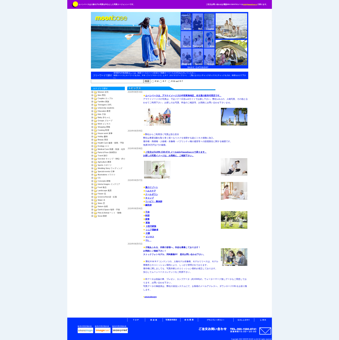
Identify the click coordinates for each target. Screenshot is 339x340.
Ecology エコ (103, 146)
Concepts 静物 (104, 181)
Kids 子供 (102, 114)
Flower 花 (102, 194)
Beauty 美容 (103, 140)
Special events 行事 (106, 171)
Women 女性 (103, 92)
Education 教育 (104, 111)
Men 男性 (102, 95)
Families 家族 (103, 101)
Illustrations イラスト (107, 175)
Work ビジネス (104, 124)
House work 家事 (105, 133)
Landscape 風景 (105, 190)
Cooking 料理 (103, 130)
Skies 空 (101, 203)
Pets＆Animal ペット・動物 (109, 213)
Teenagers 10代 (104, 105)
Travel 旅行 (103, 155)
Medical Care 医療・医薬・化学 (111, 149)
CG (99, 178)
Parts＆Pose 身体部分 (107, 152)
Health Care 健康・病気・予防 (111, 143)
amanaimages (150, 297)
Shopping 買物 (104, 127)
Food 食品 (102, 187)
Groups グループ (105, 121)
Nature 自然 (103, 206)
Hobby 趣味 (103, 136)
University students (106, 108)
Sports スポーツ (105, 165)
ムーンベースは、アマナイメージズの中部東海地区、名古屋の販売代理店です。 (183, 95)
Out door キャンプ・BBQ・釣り (111, 159)
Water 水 (101, 200)
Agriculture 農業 (104, 162)
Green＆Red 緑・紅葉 (107, 197)
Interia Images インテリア (109, 184)
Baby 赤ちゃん (104, 117)
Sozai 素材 (102, 216)
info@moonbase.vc (250, 4)
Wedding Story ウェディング (110, 168)
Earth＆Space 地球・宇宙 (109, 209)
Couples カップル (105, 98)
